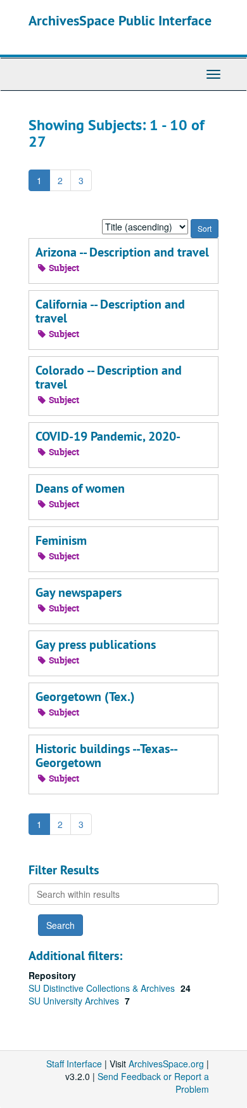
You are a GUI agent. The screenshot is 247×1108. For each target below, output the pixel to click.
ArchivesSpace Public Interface (120, 20)
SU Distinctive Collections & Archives (102, 988)
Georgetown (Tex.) (85, 696)
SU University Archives (75, 1000)
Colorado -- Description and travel (108, 377)
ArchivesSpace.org (166, 1063)
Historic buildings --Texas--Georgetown (106, 755)
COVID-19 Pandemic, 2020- (107, 436)
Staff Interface (74, 1063)
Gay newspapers (78, 592)
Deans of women (80, 488)
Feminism (61, 540)
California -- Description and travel (110, 311)
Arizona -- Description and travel (122, 252)
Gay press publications (95, 644)
